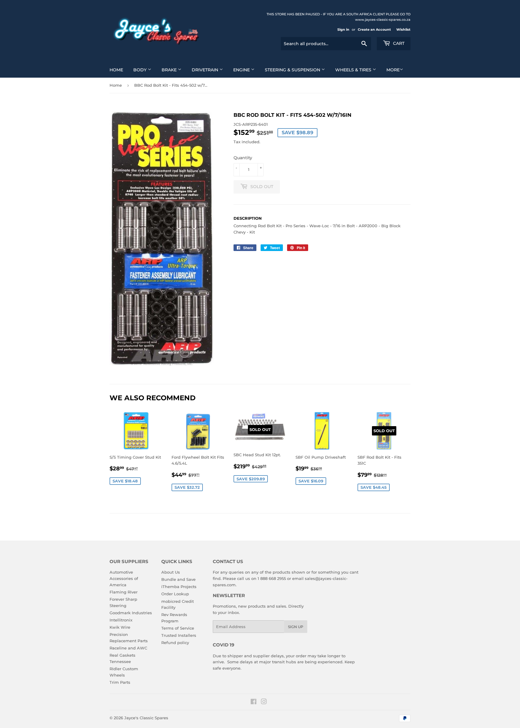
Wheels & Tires (354, 70)
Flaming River (124, 592)
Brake (170, 70)
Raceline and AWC (128, 648)
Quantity (243, 157)
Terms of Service (177, 628)
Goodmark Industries (131, 612)
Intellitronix (121, 620)
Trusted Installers (178, 635)
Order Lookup (175, 593)
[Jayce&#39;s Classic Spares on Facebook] (253, 702)
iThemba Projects (179, 586)
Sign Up (295, 626)
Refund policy (175, 642)
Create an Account (374, 29)
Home (116, 70)
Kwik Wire (120, 627)
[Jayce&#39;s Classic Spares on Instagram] (264, 702)
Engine (242, 70)
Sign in (343, 29)
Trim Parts (120, 682)
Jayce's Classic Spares (146, 717)
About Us (170, 572)
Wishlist (403, 29)
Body (140, 70)
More (393, 70)
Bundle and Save (178, 579)
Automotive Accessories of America (124, 578)
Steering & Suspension (293, 70)
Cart (398, 43)
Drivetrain (205, 70)
